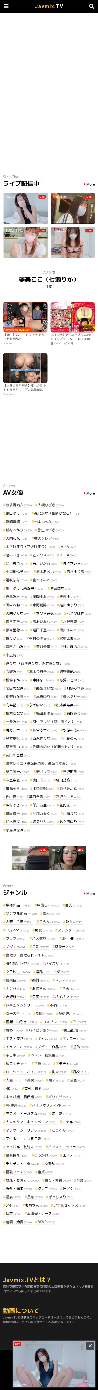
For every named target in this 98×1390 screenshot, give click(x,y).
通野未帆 (70, 671)
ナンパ (16, 988)
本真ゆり (46, 696)
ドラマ (65, 980)
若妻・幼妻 (19, 1221)
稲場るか (16, 680)
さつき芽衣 (48, 613)
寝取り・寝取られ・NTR (30, 955)
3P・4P (73, 938)
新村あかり (19, 530)
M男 (84, 1180)
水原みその (75, 730)
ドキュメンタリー (25, 1005)
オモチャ (67, 1063)
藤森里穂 (16, 630)
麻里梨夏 (16, 780)
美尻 (35, 1080)
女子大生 (18, 1013)
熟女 (74, 921)
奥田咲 (41, 780)
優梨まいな (48, 688)
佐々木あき (75, 563)
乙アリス (43, 555)
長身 (35, 1196)
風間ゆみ (43, 596)
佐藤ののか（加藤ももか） (57, 746)
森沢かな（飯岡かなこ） (57, 513)
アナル (71, 1121)
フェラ (16, 938)
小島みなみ (18, 830)
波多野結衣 (19, 504)
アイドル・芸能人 (24, 1146)
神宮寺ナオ (45, 730)
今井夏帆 (16, 738)
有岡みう (77, 713)
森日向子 (16, 621)
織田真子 (16, 813)
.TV (49, 6)
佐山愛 (14, 796)
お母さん (36, 1205)
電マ (56, 1080)
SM (12, 1205)
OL (80, 1021)
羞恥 (81, 1046)
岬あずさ (16, 805)
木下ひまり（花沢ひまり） (30, 546)
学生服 (15, 1138)
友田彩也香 (18, 755)
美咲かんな (18, 613)
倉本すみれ (45, 580)
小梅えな (73, 813)
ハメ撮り (44, 938)
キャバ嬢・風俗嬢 (24, 1096)
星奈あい (16, 746)
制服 (44, 1013)
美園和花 (17, 538)
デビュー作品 (52, 1046)
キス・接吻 (19, 1038)
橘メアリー (75, 696)
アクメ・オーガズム (26, 1113)
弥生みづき (51, 530)
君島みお (16, 596)
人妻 (13, 1080)
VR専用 (16, 1105)
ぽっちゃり (61, 1196)
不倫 (58, 1005)
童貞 (45, 1171)
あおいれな (45, 621)
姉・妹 (61, 1113)
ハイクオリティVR (51, 1105)
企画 (70, 988)
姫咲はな (16, 580)
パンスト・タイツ (66, 1146)
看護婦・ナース (43, 1213)
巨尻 (40, 996)
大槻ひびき (51, 504)
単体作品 (18, 905)
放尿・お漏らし (22, 1180)
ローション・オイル (26, 1071)
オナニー (74, 1038)
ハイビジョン (43, 1030)
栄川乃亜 (43, 805)
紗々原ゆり (72, 821)
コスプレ (55, 1021)
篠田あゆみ (48, 713)
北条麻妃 (43, 788)
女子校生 (18, 971)
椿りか (14, 638)
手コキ (15, 1055)
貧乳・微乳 (37, 1088)
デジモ (16, 946)
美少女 (49, 921)
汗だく (72, 1188)
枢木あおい (48, 571)
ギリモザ (59, 1096)
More (90, 184)
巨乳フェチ (19, 1171)
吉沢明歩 (73, 771)
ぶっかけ (45, 1155)
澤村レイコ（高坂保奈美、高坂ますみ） (41, 763)
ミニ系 (40, 1138)
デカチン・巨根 (22, 1163)
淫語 (77, 1080)
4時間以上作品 (22, 963)
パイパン (67, 996)
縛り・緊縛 (58, 1180)
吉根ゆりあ (79, 571)
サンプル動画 (21, 913)
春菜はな (60, 588)
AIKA (68, 546)
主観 (42, 1063)
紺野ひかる (18, 696)
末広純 (14, 655)
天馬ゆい (70, 596)
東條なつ (43, 680)
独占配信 (75, 1030)
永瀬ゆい (39, 705)
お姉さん (44, 988)
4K (12, 1088)
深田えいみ (18, 646)
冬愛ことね (72, 680)
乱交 (81, 1071)
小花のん (73, 738)
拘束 (59, 1071)
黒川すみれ (72, 630)
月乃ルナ (16, 730)
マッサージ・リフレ (26, 1130)
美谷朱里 (46, 646)
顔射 (40, 980)
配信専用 (71, 1013)
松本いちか (47, 521)
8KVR (46, 1221)
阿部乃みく (45, 813)
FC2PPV (17, 930)
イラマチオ (19, 1046)
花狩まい (70, 805)
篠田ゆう (17, 513)
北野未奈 (73, 621)
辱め (14, 1030)
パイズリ (57, 963)
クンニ (47, 1188)
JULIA (68, 555)
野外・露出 (19, 1188)
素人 (51, 913)
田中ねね (16, 605)
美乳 (40, 946)
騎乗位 (16, 980)
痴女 (43, 930)
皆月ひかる (45, 563)
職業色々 (17, 1155)
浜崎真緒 (17, 521)
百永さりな (45, 738)
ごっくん (63, 1130)
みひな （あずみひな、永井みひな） (38, 663)
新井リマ (46, 771)
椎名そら (16, 788)
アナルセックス (70, 1205)
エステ (72, 1155)
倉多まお (70, 638)
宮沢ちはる (68, 796)
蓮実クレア (46, 538)
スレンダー (71, 930)
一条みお (16, 721)
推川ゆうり (72, 605)
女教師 (54, 1163)
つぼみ (14, 671)
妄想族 (16, 996)
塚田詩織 (66, 780)
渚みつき (16, 555)
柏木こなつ (18, 713)
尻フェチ (17, 1063)
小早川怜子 (18, 571)
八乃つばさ (79, 613)
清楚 (13, 1213)
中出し (48, 905)
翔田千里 (43, 630)
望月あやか (18, 771)
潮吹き (65, 946)
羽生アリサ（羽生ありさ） (57, 721)
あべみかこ (72, 788)
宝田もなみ (18, 688)
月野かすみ (79, 688)
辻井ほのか (75, 646)
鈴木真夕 (16, 821)
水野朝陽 (43, 605)
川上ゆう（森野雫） (25, 588)
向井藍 (14, 705)
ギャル (47, 1038)
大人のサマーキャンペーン (31, 1121)
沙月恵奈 (16, 563)
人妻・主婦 (19, 921)
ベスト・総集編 (47, 1055)
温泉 (13, 1196)
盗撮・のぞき (21, 1021)
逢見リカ (43, 821)
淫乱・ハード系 (53, 971)
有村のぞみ (41, 638)
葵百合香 (39, 796)
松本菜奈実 (68, 705)
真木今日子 (41, 671)
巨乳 (73, 905)
